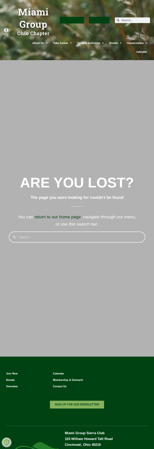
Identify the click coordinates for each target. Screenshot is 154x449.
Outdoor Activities (88, 43)
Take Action (60, 43)
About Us (38, 43)
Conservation (135, 43)
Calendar (141, 52)
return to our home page (57, 216)
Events (113, 43)
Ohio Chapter (33, 33)
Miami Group (33, 18)
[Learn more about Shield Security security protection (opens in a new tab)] (6, 442)
